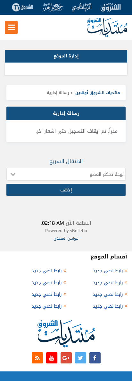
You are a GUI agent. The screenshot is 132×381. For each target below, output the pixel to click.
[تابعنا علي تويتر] (80, 357)
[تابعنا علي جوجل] (66, 357)
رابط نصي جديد (108, 270)
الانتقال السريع (66, 161)
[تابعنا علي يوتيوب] (51, 357)
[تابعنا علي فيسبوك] (95, 357)
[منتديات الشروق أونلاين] (107, 36)
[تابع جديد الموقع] (37, 357)
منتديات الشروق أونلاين (97, 92)
